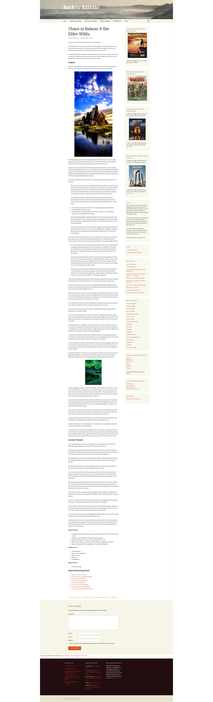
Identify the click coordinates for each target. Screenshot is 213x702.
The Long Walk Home (131, 267)
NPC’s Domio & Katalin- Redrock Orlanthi (136, 285)
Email (70, 637)
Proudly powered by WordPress (71, 698)
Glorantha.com (130, 383)
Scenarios (128, 339)
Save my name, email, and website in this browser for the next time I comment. (92, 643)
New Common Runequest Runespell (135, 278)
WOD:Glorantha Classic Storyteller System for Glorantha (93, 686)
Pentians (128, 366)
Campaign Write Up (131, 314)
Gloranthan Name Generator (135, 252)
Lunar (127, 363)
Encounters (129, 319)
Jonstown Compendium (91, 21)
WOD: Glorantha (130, 347)
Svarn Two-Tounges (131, 264)
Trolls (127, 345)
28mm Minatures (130, 303)
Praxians (128, 368)
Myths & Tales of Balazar (132, 287)
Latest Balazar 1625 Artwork (133, 290)
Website (70, 640)
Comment (71, 614)
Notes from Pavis (130, 385)
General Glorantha (130, 321)
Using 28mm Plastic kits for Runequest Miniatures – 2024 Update (72, 677)
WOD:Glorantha (117, 21)
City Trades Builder (132, 250)
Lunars (128, 324)
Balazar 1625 (129, 308)
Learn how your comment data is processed (74, 655)
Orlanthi (128, 332)
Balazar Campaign (105, 21)
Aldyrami (128, 358)
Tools (126, 21)
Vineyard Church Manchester (133, 399)
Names (128, 327)
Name (70, 633)
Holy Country (129, 361)
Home (64, 21)
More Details (129, 146)
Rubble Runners (130, 334)
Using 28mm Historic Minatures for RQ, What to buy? (93, 672)
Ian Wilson (88, 670)
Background (85, 38)
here (144, 237)
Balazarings (129, 311)
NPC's (127, 329)
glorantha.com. (115, 678)
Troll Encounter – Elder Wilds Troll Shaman (83, 597)
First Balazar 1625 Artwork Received (135, 293)
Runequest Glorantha (75, 21)
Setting (90, 38)
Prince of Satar (130, 387)
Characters (129, 316)
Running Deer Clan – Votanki (108, 597)
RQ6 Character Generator (132, 389)
